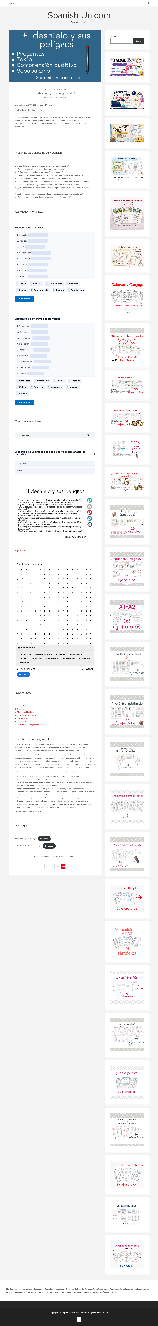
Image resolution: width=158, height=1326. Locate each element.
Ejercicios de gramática (57, 89)
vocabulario (71, 856)
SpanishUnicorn (60, 97)
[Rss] (79, 1319)
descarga (62, 856)
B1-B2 (45, 89)
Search (113, 36)
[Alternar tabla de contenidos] (39, 111)
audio (41, 856)
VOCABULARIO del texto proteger (28, 846)
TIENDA (12, 3)
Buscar (138, 41)
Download (44, 839)
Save (64, 867)
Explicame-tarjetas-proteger (26, 839)
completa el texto (51, 856)
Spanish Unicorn (79, 16)
